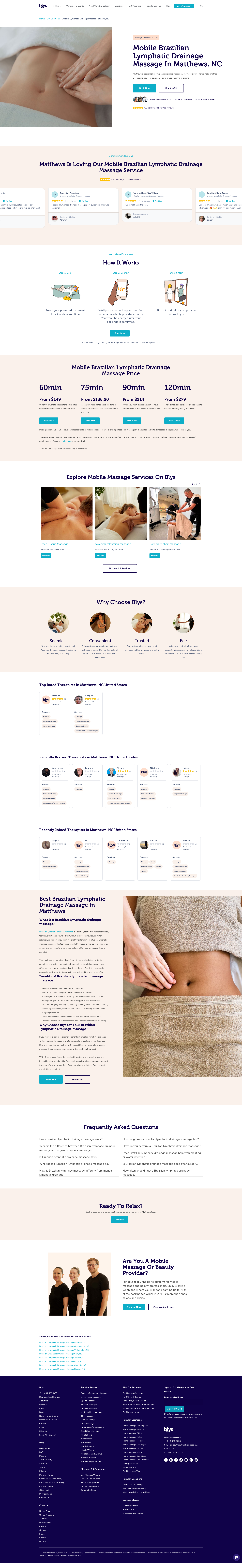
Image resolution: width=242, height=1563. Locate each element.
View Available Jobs (163, 1307)
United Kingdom (46, 1515)
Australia (43, 1518)
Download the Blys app (49, 1397)
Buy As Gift (171, 88)
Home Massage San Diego (134, 1456)
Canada (42, 1526)
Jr (86, 840)
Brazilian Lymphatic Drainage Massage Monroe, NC (62, 1361)
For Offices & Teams (132, 1397)
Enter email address (173, 1397)
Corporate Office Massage (92, 1427)
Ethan (120, 768)
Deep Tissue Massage (90, 1397)
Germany (43, 1530)
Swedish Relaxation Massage (94, 1393)
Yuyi (135, 217)
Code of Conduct (46, 1486)
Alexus (186, 840)
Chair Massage (87, 1423)
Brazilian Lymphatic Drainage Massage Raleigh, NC (62, 1369)
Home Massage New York (134, 1429)
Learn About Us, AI (47, 1435)
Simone (56, 695)
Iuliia (186, 768)
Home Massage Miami (132, 1452)
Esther (63, 220)
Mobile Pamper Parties (91, 1461)
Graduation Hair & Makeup (134, 1488)
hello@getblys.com (172, 1437)
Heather (211, 226)
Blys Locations (53, 18)
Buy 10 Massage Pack (91, 1486)
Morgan (89, 695)
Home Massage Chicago (133, 1433)
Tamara (89, 768)
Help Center (44, 1448)
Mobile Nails (86, 1438)
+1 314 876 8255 (172, 1441)
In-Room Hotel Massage (91, 1412)
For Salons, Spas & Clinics (134, 1400)
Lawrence (57, 768)
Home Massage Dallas (132, 1437)
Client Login (44, 1490)
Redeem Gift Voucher (90, 1478)
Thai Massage (87, 1416)
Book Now (144, 88)
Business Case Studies (133, 1513)
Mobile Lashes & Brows (91, 1453)
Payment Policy (46, 1475)
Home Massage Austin (133, 1448)
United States (45, 1511)
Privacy (42, 1471)
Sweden (43, 1537)
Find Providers (129, 1467)
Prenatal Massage (89, 1404)
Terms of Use (174, 1417)
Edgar (55, 840)
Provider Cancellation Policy (51, 1482)
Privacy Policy (190, 1417)
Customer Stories (130, 1505)
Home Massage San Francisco (136, 1459)
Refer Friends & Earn (48, 1416)
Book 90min (132, 420)
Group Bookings (88, 1419)
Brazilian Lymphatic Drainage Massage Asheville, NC (62, 1342)
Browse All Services (119, 568)
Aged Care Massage (90, 1431)
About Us (43, 1400)
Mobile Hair (86, 1442)
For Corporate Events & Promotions (138, 1404)
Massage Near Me (130, 1463)
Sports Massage (88, 1400)
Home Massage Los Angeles (135, 1425)
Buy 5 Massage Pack (90, 1482)
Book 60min (49, 420)
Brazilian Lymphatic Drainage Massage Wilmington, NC (64, 1350)
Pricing (42, 1456)
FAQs (41, 1452)
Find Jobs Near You (131, 1471)
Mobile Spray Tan (88, 1457)
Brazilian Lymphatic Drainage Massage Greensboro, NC (64, 1346)
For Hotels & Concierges (133, 1393)
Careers (42, 1423)
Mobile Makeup (87, 1446)
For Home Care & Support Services (138, 1408)
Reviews (43, 1404)
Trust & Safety (45, 1459)
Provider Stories (130, 1509)
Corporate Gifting (88, 1490)
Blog (41, 1412)
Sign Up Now (134, 1307)
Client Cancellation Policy (50, 1478)
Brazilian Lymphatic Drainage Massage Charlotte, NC (62, 1365)
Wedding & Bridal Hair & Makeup (137, 1492)
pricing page (66, 441)
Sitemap (43, 1431)
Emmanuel (123, 840)
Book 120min (174, 420)
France (42, 1534)
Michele (154, 768)
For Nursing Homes (131, 1412)
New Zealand (45, 1522)
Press (41, 1408)
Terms (42, 1467)
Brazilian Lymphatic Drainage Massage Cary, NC (60, 1353)
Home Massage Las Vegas (134, 1444)
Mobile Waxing (87, 1450)
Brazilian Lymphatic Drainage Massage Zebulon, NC (62, 1357)
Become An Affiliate (48, 1419)
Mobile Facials (87, 1435)
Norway (42, 1541)
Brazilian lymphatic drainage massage (56, 931)
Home (42, 18)
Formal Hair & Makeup (133, 1484)
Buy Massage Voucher (91, 1475)
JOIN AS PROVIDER (48, 1393)
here (158, 342)
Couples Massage (89, 1408)
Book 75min (90, 420)
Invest (42, 1427)
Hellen (153, 840)
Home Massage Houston (134, 1440)
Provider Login (45, 1494)
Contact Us (44, 1497)
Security (43, 1463)
